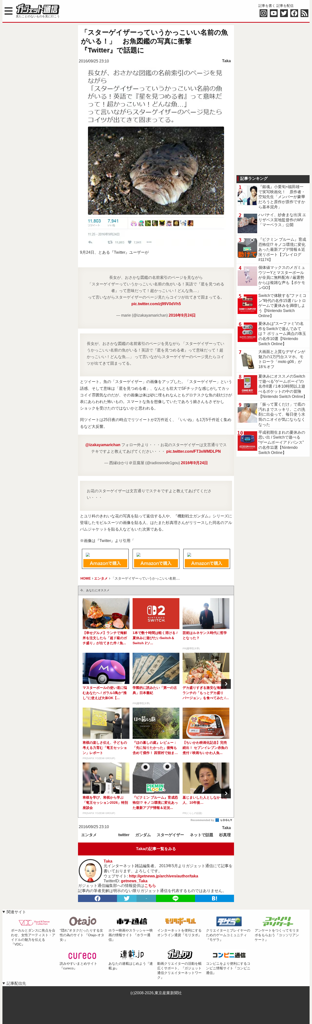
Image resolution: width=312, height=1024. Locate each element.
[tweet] (126, 898)
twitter (123, 835)
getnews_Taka (134, 881)
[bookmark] (214, 898)
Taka (226, 61)
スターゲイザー (170, 835)
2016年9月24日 (182, 315)
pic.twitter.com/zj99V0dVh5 (156, 304)
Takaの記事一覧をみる (156, 849)
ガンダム (143, 835)
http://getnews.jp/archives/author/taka (163, 876)
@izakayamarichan (102, 445)
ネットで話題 (201, 835)
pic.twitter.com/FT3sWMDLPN (193, 451)
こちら (150, 885)
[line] (175, 898)
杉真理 (225, 835)
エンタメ (89, 835)
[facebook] (97, 898)
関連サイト (16, 912)
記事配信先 (16, 983)
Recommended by (203, 820)
